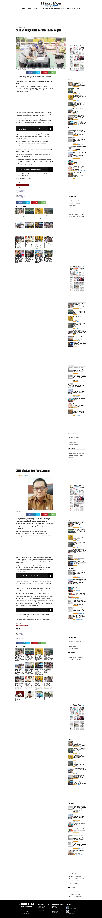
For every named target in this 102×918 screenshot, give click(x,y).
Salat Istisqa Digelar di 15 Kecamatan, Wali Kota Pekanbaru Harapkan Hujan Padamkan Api (48, 245)
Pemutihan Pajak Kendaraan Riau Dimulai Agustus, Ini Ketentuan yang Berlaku (78, 174)
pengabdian (27, 184)
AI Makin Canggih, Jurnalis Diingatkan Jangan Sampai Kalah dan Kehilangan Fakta (39, 231)
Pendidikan (75, 93)
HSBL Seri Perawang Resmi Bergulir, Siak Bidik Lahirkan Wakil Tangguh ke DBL (48, 259)
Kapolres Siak (21, 184)
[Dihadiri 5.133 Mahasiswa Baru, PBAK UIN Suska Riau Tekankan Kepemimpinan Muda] (29, 211)
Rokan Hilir (75, 340)
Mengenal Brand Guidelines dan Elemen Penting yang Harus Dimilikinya (79, 148)
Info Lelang (75, 135)
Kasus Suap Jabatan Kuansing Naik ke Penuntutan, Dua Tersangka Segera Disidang (19, 218)
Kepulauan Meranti (76, 158)
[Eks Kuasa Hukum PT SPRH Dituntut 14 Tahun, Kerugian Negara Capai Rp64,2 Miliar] (19, 239)
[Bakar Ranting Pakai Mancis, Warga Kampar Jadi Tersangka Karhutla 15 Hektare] (39, 211)
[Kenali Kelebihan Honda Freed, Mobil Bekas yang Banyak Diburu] (67, 911)
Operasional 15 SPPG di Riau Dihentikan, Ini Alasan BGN (47, 230)
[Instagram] (70, 77)
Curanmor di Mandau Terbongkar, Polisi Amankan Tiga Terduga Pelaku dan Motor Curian (39, 245)
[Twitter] (72, 77)
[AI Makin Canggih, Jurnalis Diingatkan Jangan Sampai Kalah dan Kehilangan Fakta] (39, 225)
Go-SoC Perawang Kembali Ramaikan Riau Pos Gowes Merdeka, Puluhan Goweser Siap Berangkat (39, 260)
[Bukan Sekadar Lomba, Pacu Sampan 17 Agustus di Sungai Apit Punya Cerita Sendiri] (19, 225)
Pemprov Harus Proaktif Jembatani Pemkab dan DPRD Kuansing (78, 168)
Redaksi (26, 35)
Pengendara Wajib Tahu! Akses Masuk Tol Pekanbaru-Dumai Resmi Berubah (48, 217)
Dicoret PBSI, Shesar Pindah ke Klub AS (75, 907)
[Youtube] (75, 77)
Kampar (74, 100)
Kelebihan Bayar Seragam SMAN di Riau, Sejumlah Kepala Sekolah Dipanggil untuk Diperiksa (19, 260)
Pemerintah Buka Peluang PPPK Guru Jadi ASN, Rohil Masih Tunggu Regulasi (29, 230)
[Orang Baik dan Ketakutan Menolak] (70, 162)
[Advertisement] (34, 102)
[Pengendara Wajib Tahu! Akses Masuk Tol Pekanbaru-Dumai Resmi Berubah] (48, 211)
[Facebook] (68, 77)
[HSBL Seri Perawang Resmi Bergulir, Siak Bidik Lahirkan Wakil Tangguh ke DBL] (48, 253)
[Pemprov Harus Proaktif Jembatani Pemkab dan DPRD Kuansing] (70, 168)
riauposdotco (22, 196)
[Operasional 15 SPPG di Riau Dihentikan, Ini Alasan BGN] (48, 225)
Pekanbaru (75, 124)
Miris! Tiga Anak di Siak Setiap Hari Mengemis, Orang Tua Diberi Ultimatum (29, 259)
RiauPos (22, 197)
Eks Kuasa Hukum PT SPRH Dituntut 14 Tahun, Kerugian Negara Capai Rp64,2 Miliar (19, 245)
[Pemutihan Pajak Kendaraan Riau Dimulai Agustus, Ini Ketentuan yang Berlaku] (70, 174)
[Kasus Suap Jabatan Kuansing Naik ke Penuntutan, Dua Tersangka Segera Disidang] (19, 211)
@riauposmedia (22, 190)
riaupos (21, 191)
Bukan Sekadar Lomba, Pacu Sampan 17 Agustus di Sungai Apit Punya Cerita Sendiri (19, 231)
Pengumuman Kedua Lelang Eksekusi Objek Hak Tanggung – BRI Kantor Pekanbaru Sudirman (79, 132)
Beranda (18, 27)
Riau (21, 27)
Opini (74, 163)
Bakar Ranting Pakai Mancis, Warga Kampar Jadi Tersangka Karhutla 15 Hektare (38, 218)
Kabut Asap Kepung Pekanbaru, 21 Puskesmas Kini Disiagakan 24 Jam (29, 245)
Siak (24, 27)
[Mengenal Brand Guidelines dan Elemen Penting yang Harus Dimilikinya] (70, 148)
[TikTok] (24, 913)
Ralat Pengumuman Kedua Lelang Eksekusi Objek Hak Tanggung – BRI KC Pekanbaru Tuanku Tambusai (79, 140)
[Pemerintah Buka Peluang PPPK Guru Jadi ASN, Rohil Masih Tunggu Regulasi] (29, 225)
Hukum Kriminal (76, 308)
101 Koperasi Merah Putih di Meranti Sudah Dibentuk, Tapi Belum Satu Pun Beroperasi (79, 154)
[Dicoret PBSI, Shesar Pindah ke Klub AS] (67, 907)
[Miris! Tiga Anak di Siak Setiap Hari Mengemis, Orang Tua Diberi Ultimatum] (29, 253)
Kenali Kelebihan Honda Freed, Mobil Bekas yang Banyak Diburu (75, 911)
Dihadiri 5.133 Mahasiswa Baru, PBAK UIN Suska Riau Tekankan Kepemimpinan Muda (29, 218)
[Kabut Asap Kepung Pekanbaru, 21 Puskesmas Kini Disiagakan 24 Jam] (29, 239)
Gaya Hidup (75, 150)
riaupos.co (22, 193)
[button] (81, 3)
